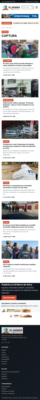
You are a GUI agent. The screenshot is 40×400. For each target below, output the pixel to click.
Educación (4, 361)
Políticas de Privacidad (8, 391)
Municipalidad (5, 359)
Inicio (3, 27)
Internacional (5, 357)
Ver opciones (9, 298)
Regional (4, 350)
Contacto (36, 1)
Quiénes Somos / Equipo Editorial (10, 372)
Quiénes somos (29, 1)
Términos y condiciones (8, 393)
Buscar (32, 7)
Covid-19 (4, 364)
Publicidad (4, 378)
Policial (4, 352)
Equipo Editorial (6, 386)
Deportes (4, 354)
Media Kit (4, 376)
